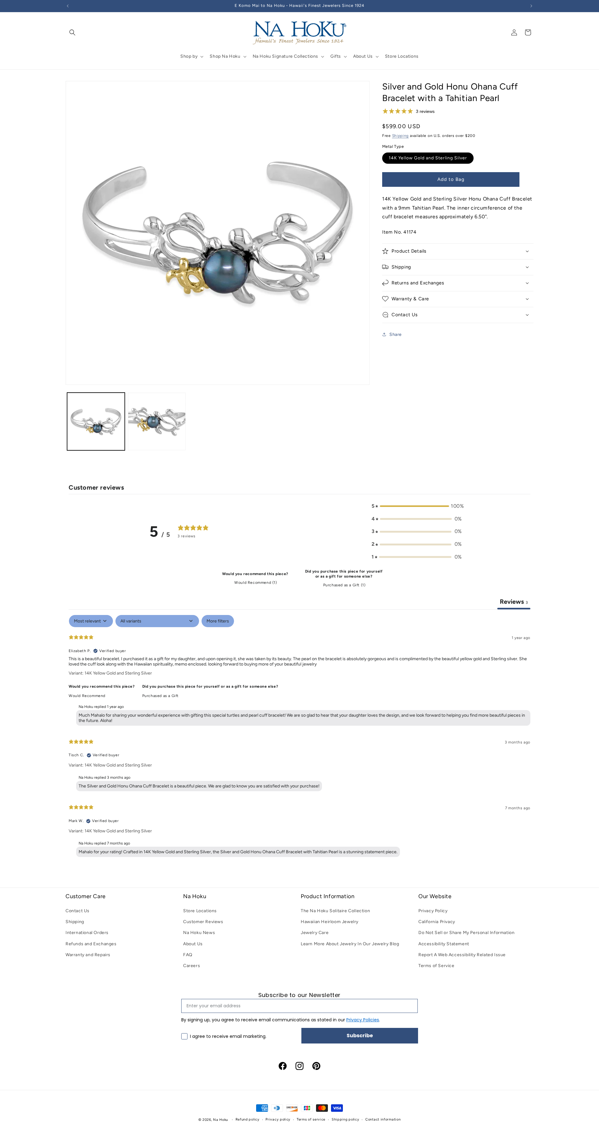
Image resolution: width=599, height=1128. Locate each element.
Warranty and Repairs (88, 954)
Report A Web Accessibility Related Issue (462, 954)
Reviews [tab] (514, 601)
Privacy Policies (362, 1020)
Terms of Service (436, 965)
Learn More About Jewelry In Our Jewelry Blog (350, 943)
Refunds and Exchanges (91, 943)
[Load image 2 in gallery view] (157, 421)
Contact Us (78, 910)
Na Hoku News (199, 932)
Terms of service (311, 1119)
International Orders (87, 932)
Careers (191, 965)
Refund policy (248, 1119)
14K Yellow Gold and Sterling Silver (428, 157)
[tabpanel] (299, 737)
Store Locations (200, 910)
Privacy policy (277, 1119)
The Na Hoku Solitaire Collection (335, 910)
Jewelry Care (315, 932)
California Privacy (436, 921)
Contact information (383, 1119)
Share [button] (395, 334)
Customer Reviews (203, 921)
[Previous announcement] (68, 6)
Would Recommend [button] (87, 696)
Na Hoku (220, 1120)
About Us (193, 943)
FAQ (187, 954)
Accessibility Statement (443, 943)
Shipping (400, 135)
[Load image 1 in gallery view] (96, 421)
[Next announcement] (531, 6)
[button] (72, 32)
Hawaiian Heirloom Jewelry (329, 921)
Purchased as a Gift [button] (160, 696)
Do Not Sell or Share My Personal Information (466, 932)
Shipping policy (345, 1119)
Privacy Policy (432, 910)
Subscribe (360, 1035)
